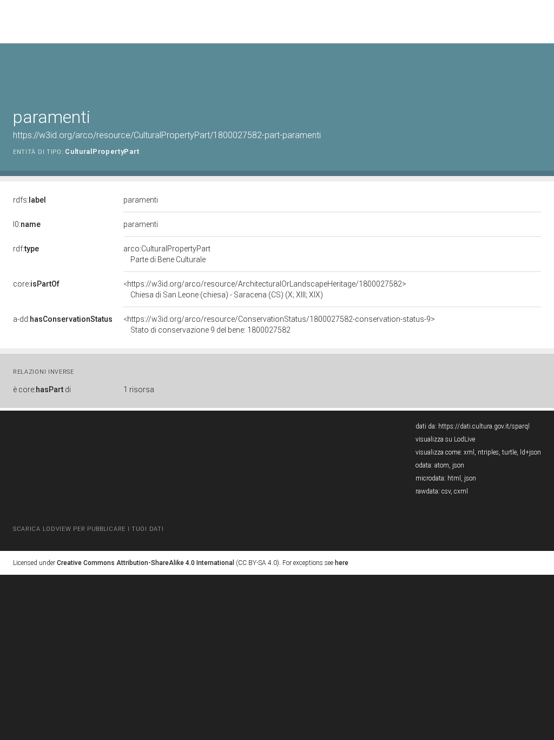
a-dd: (63, 319)
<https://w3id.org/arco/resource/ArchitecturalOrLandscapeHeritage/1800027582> (264, 289)
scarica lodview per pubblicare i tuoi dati (88, 529)
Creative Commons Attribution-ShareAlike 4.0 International (145, 563)
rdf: (26, 248)
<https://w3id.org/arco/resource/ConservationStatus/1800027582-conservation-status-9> (279, 324)
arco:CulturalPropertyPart (166, 254)
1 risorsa (138, 389)
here (341, 563)
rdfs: (29, 200)
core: (36, 284)
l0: (27, 224)
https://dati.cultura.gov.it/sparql (484, 426)
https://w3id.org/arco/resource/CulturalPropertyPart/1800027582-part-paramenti (167, 135)
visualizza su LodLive (445, 439)
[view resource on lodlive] (536, 70)
